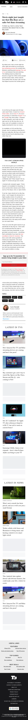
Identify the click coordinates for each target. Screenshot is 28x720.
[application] (14, 147)
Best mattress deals (20, 666)
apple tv (15, 297)
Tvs (7, 13)
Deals (11, 6)
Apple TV (21, 115)
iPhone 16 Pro (7, 648)
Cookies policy (14, 694)
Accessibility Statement (14, 682)
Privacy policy (14, 692)
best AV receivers (15, 236)
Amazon (5, 300)
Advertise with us (14, 696)
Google (6, 117)
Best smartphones (8, 660)
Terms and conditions (14, 689)
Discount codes (20, 669)
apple (20, 297)
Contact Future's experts (14, 685)
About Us (14, 687)
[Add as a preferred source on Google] (14, 708)
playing (18, 70)
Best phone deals (7, 666)
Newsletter (23, 60)
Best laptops (8, 657)
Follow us (15, 60)
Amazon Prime (6, 297)
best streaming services (9, 68)
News (20, 34)
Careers (14, 698)
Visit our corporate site (18, 714)
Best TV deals (7, 669)
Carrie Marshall (11, 32)
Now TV (16, 114)
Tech (3, 13)
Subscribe (18, 2)
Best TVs (20, 657)
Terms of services (18, 269)
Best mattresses (19, 660)
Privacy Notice (20, 270)
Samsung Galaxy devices (20, 648)
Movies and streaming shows (7, 651)
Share (6, 60)
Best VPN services (21, 651)
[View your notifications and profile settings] (11, 2)
